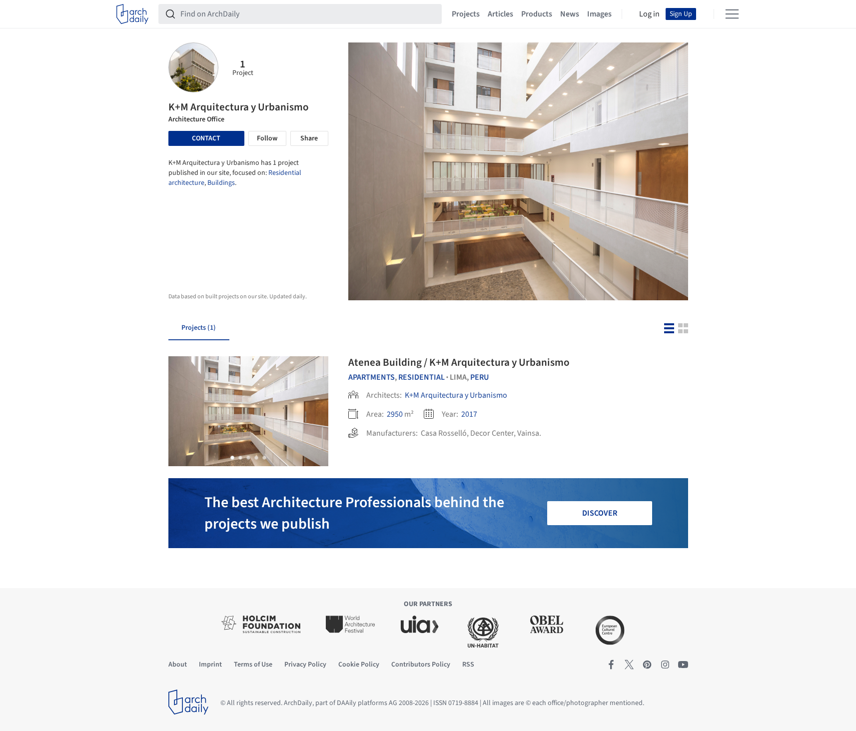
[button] (232, 458)
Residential (421, 377)
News (569, 13)
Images (599, 13)
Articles (500, 13)
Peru (479, 377)
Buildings (221, 183)
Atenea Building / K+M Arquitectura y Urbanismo (459, 362)
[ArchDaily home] (132, 14)
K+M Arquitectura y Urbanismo (456, 395)
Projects (466, 13)
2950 (395, 414)
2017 (469, 414)
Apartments (371, 377)
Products (536, 13)
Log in (649, 13)
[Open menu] (732, 14)
